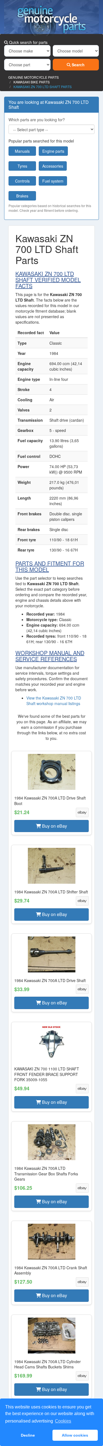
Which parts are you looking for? (37, 119)
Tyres (22, 166)
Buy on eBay (54, 826)
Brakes (22, 196)
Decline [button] (28, 1435)
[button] (51, 793)
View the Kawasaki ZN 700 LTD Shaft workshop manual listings (53, 700)
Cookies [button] (63, 1421)
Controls (22, 181)
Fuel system (52, 181)
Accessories (52, 166)
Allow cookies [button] (75, 1435)
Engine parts (53, 151)
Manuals (22, 151)
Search (78, 64)
